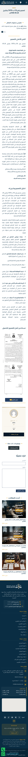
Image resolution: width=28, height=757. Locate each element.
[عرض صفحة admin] (14, 413)
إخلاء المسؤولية (6, 755)
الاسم (23, 460)
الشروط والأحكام (13, 755)
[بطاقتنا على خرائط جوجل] (14, 721)
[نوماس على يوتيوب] (12, 717)
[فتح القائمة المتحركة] (26, 2)
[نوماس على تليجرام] (5, 717)
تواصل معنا (23, 634)
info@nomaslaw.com (18, 684)
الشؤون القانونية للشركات (20, 659)
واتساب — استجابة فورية (17, 680)
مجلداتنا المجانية (22, 629)
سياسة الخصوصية (21, 755)
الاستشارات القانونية (21, 662)
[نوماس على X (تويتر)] (19, 717)
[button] (14, 32)
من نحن (24, 618)
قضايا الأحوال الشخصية (21, 648)
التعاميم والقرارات (22, 626)
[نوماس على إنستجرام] (15, 717)
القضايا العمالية (22, 651)
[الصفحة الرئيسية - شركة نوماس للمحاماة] (14, 587)
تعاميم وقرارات (14, 448)
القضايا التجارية (22, 646)
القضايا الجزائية (22, 643)
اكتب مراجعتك (14, 733)
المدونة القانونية (22, 623)
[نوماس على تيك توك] (8, 717)
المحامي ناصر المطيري (20, 621)
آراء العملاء (23, 632)
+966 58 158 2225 (19, 677)
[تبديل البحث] (16, 2)
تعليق (23, 467)
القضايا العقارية (22, 654)
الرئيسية (24, 615)
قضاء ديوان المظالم (21, 656)
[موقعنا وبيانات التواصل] (20, 3)
